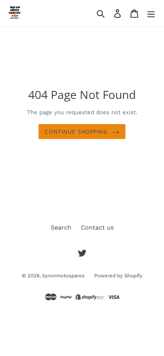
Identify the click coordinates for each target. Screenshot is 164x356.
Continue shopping (76, 131)
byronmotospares (63, 275)
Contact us (97, 227)
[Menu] (151, 13)
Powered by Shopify (118, 275)
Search (61, 227)
